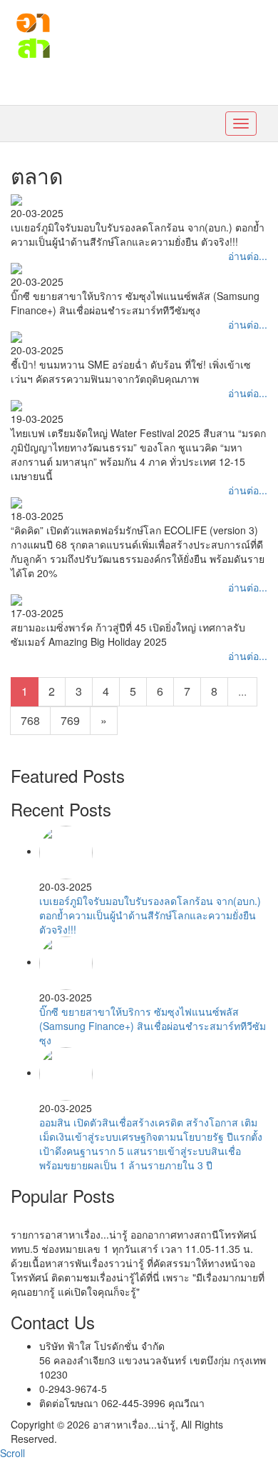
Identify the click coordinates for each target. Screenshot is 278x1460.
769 (70, 720)
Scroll (12, 1453)
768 (30, 720)
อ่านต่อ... (247, 256)
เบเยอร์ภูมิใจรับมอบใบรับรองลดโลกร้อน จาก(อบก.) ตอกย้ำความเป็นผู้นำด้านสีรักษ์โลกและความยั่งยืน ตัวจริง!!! (150, 915)
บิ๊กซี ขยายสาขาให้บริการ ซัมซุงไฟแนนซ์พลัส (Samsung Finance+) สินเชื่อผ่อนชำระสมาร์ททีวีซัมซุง (152, 1025)
